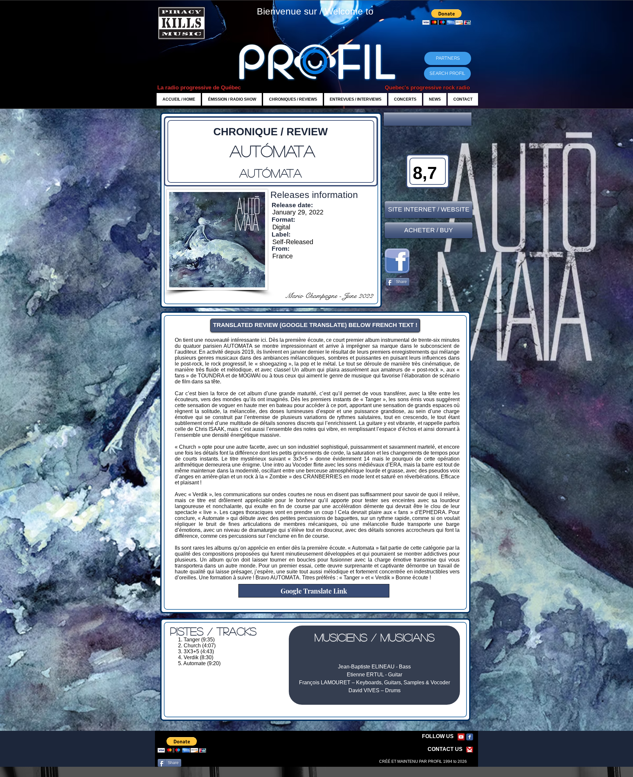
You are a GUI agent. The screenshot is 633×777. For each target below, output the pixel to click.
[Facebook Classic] (469, 736)
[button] (427, 119)
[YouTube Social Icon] (461, 736)
